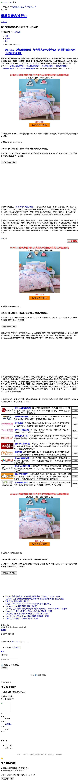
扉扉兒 (3, 630)
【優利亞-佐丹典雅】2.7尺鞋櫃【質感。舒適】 (22, 619)
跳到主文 (4, 22)
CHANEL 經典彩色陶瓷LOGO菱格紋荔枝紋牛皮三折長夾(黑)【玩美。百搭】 (33, 596)
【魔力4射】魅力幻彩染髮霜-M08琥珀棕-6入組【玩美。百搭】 (27, 614)
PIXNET (24, 754)
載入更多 (4, 655)
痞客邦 (14, 641)
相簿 (6, 36)
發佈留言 (4, 667)
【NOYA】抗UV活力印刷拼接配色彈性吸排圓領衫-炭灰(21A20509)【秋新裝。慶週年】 (36, 609)
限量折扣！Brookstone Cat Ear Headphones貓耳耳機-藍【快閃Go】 (28, 604)
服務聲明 (59, 754)
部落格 (7, 38)
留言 (18, 641)
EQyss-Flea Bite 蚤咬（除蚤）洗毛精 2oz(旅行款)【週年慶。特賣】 (29, 611)
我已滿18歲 (5, 779)
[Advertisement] (39, 181)
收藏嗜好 (17, 647)
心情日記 (17, 32)
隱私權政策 (51, 754)
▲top (3, 651)
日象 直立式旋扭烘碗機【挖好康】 (17, 601)
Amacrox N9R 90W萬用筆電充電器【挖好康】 (21, 606)
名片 (6, 41)
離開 (11, 779)
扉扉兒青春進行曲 (14, 16)
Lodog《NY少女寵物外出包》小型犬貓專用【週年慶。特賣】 (27, 616)
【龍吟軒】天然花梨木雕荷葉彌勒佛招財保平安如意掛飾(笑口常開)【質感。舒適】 (35, 599)
